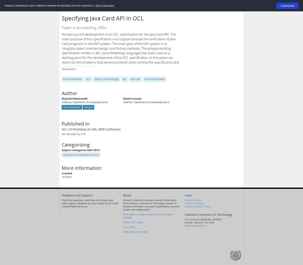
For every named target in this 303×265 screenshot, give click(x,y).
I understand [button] (287, 5)
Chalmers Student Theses (198, 206)
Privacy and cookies (133, 222)
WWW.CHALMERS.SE (195, 225)
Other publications (71, 107)
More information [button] (104, 5)
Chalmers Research (194, 203)
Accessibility (129, 226)
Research (88, 107)
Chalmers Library (193, 200)
